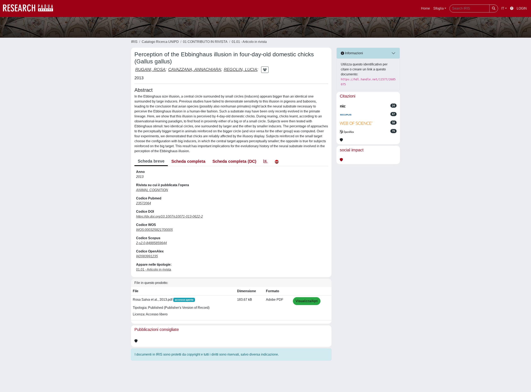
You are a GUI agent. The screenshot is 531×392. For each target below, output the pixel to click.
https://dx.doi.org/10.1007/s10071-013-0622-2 (169, 216)
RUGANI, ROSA (150, 69)
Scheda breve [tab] (151, 161)
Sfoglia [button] (438, 8)
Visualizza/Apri (307, 301)
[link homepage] (30, 8)
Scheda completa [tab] (188, 161)
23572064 (143, 203)
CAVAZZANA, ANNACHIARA (194, 69)
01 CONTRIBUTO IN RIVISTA (205, 41)
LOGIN (522, 8)
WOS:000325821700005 (154, 230)
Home (425, 8)
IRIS (134, 41)
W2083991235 (147, 256)
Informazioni (353, 53)
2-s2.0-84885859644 (151, 243)
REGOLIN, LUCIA (240, 69)
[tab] (265, 161)
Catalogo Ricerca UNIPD (160, 41)
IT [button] (502, 8)
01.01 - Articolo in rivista (249, 41)
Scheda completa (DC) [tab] (234, 161)
